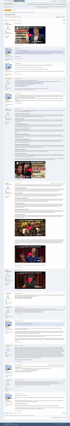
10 (19, 20)
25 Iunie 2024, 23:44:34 (18, 108)
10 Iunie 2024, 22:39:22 (18, 48)
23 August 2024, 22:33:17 (18, 270)
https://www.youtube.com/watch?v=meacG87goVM (23, 297)
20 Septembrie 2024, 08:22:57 (19, 307)
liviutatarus (8, 78)
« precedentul (57, 17)
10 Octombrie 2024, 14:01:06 (19, 393)
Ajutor (56, 423)
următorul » (63, 17)
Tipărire (64, 20)
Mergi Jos (6, 20)
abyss (7, 23)
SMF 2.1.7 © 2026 (6, 423)
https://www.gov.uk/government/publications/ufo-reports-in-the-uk (31, 83)
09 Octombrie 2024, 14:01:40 (19, 345)
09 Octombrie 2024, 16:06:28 (19, 364)
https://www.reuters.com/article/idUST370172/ (26, 84)
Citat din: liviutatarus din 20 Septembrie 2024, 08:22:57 (24, 323)
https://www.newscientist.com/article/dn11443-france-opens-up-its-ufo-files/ (30, 82)
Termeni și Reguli (59, 423)
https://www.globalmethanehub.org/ (21, 403)
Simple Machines (11, 423)
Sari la (50, 417)
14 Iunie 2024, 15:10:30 (18, 63)
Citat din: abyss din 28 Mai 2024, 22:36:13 (22, 50)
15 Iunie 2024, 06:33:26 (18, 78)
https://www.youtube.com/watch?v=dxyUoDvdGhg (23, 359)
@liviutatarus (25, 95)
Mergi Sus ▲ (64, 423)
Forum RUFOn (8, 4)
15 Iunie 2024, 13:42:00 (18, 93)
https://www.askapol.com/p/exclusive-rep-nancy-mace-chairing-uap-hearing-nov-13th (29, 312)
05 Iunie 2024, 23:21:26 (18, 23)
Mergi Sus (6, 413)
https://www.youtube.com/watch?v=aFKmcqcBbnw (23, 298)
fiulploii (8, 48)
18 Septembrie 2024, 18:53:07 (19, 293)
